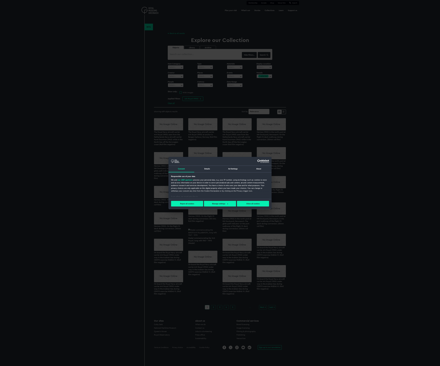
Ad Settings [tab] (233, 169)
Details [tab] (207, 169)
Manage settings (218, 204)
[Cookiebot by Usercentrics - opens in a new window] (259, 161)
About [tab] (258, 169)
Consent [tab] (181, 169)
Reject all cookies (187, 204)
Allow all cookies (253, 204)
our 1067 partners (185, 180)
